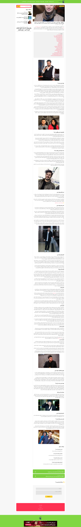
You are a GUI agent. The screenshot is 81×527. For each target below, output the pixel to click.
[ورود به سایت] (40, 260)
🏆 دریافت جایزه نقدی (40, 266)
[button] (40, 263)
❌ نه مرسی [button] (40, 268)
